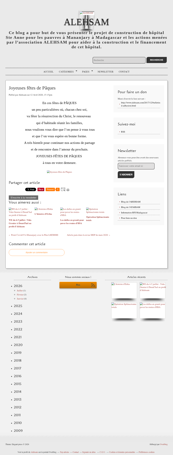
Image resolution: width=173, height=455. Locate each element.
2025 (18, 306)
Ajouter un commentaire (37, 252)
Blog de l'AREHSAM (131, 201)
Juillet (20, 290)
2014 (17, 392)
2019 (17, 353)
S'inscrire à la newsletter (23, 197)
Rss (78, 285)
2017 (17, 368)
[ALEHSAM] (86, 12)
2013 (17, 399)
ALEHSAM (86, 22)
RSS (123, 131)
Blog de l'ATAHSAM (130, 207)
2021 (17, 337)
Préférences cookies (147, 452)
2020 (18, 345)
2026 (18, 286)
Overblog (164, 444)
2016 (17, 376)
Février (20, 294)
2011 (17, 415)
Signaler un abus (89, 452)
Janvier (20, 298)
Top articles (64, 452)
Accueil (48, 71)
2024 (18, 314)
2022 (18, 329)
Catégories (65, 71)
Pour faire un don (129, 217)
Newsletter (105, 71)
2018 (17, 360)
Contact (124, 71)
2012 (17, 407)
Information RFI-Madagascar (134, 212)
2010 (18, 423)
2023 (18, 321)
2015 (17, 384)
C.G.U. (103, 452)
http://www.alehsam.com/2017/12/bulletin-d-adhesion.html (140, 104)
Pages (84, 71)
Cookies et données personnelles (122, 452)
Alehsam (34, 452)
